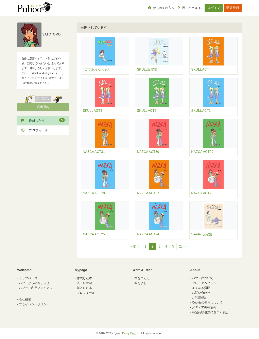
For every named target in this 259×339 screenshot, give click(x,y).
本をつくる (142, 278)
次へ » (183, 246)
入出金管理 (84, 283)
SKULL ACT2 (146, 110)
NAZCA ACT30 (148, 151)
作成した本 (44, 120)
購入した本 (84, 288)
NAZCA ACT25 (94, 234)
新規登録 (232, 8)
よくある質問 (201, 288)
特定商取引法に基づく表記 (210, 312)
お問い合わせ (201, 292)
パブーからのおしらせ (34, 283)
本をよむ (140, 283)
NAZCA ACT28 (94, 193)
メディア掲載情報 (204, 307)
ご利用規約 (199, 297)
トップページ (28, 278)
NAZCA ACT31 (94, 151)
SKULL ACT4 (201, 69)
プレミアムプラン (204, 283)
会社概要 (25, 299)
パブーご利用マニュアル (35, 288)
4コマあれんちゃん (96, 69)
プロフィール (36, 130)
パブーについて (202, 278)
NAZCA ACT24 (148, 234)
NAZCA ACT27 (148, 193)
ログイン (213, 8)
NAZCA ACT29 (202, 151)
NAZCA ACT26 (202, 193)
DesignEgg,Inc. (131, 333)
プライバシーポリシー (34, 304)
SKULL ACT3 (92, 110)
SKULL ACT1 (201, 110)
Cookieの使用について (207, 302)
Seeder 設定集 (201, 234)
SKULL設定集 (147, 69)
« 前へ (135, 246)
